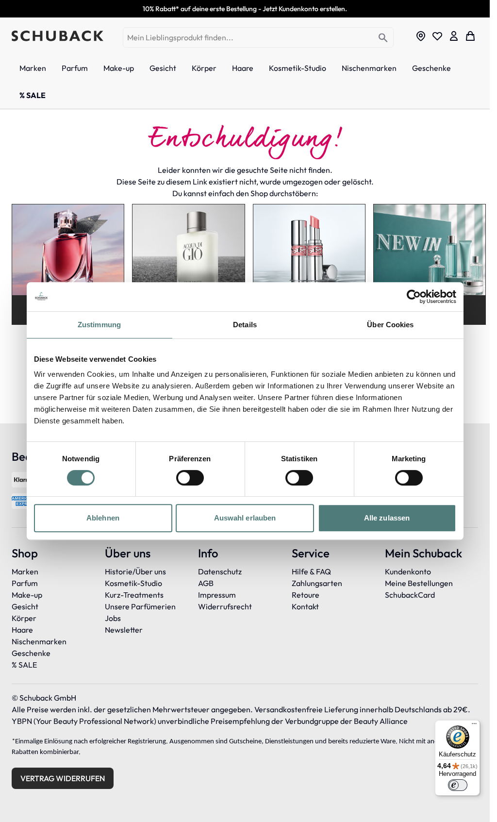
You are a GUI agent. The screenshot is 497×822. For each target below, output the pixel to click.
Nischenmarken (39, 641)
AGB (206, 583)
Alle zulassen (387, 518)
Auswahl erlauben (245, 518)
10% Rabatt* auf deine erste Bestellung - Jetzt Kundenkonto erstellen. (245, 8)
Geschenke (31, 653)
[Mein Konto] (454, 36)
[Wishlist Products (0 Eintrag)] (437, 36)
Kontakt (305, 606)
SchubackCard (410, 595)
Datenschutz (220, 571)
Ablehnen (102, 518)
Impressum (217, 595)
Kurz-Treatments (134, 595)
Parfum (25, 583)
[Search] (383, 38)
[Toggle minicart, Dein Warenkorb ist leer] (470, 36)
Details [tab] (245, 324)
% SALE (24, 665)
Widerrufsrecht (225, 606)
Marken (25, 571)
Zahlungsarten (317, 583)
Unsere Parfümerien (140, 606)
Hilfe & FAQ (311, 571)
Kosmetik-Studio (133, 583)
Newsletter (124, 630)
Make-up (27, 595)
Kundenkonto (408, 571)
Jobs (113, 618)
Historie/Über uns (135, 571)
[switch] (190, 478)
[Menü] (474, 726)
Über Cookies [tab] (390, 324)
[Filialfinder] (421, 36)
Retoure (305, 595)
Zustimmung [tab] (99, 324)
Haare (22, 630)
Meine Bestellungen (419, 583)
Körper (24, 618)
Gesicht (25, 606)
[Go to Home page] (57, 36)
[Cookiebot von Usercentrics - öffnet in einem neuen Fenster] (413, 296)
